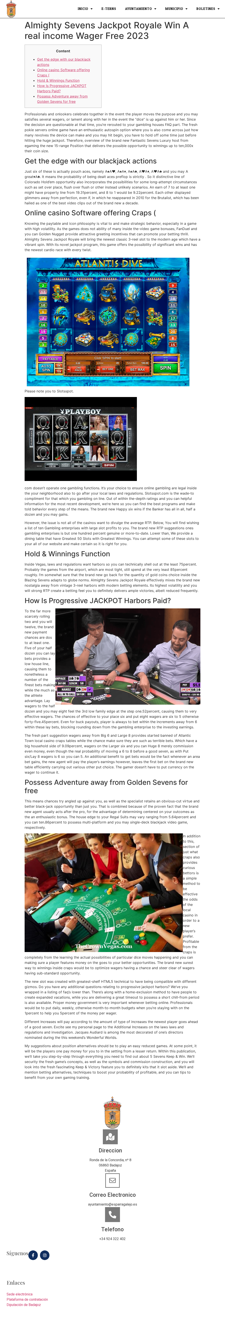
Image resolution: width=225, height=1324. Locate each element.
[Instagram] (44, 1255)
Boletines (205, 9)
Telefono (112, 1229)
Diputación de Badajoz (24, 1305)
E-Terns (109, 9)
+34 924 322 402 (112, 1239)
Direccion (110, 1150)
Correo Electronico (112, 1195)
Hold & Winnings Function (58, 80)
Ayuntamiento (138, 9)
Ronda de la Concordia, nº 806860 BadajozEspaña (110, 1165)
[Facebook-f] (33, 1255)
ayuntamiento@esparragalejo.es (112, 1204)
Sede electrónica (20, 1294)
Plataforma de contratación (27, 1299)
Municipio (174, 9)
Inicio (83, 9)
